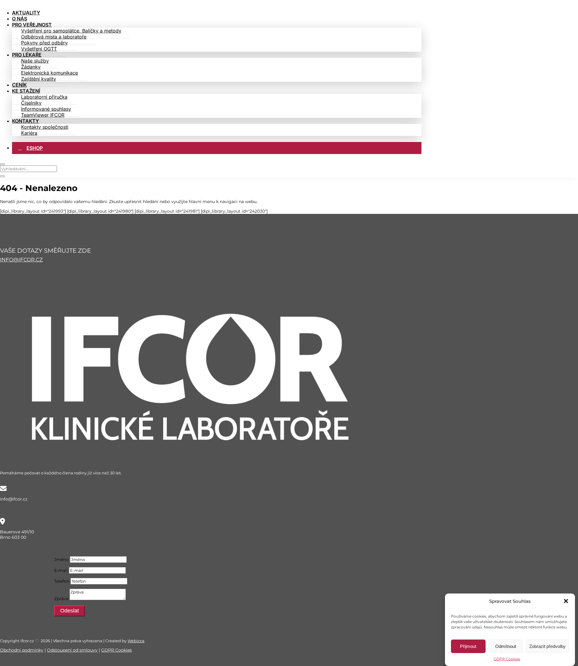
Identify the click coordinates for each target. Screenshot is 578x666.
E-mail (61, 570)
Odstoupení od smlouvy (72, 650)
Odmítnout (505, 646)
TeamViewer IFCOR (42, 115)
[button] (566, 601)
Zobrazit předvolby (547, 646)
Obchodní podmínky (21, 650)
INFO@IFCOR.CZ (21, 260)
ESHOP (34, 148)
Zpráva (61, 598)
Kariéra (29, 133)
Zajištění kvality (38, 79)
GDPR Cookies (507, 659)
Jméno (61, 559)
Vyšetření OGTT (39, 49)
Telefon (61, 581)
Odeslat (69, 611)
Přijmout (468, 646)
